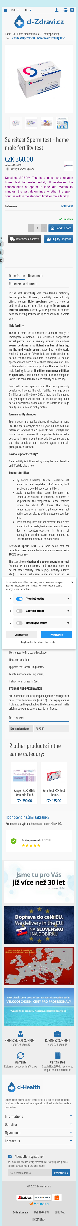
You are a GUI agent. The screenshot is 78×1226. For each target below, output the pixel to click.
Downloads (35, 275)
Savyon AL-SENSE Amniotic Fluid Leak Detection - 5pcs (24, 796)
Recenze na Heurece (23, 283)
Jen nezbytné (21, 634)
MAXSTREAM (38, 1219)
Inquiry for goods (61, 239)
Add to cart (64, 228)
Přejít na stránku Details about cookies (39, 642)
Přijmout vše (57, 634)
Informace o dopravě (27, 239)
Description (17, 275)
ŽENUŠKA (60, 1212)
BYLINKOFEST (41, 1212)
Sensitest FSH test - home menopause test (54, 794)
